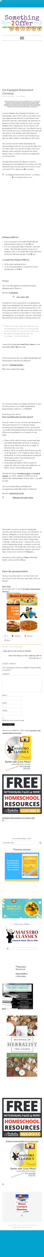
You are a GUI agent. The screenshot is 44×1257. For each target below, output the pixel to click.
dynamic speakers (24, 473)
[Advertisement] (22, 63)
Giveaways (11, 646)
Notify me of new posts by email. (13, 720)
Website (5, 710)
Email (4, 703)
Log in (29, 1227)
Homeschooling (18, 646)
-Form (8, 586)
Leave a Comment (20, 96)
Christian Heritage (16, 365)
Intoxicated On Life (16, 493)
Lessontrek (13, 293)
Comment (6, 674)
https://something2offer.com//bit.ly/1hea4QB (17, 417)
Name (4, 695)
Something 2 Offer (22, 17)
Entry (4, 586)
